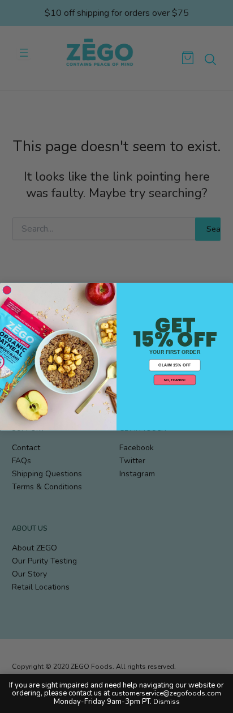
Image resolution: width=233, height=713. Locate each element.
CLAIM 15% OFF (174, 364)
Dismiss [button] (166, 701)
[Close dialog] (7, 289)
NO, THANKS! (174, 380)
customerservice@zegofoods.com (166, 693)
